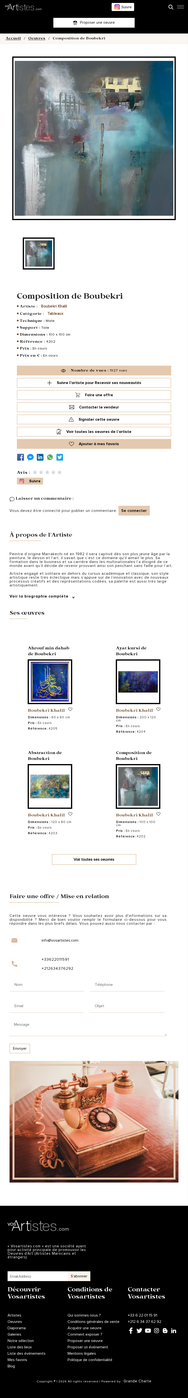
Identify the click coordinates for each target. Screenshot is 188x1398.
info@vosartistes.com (60, 940)
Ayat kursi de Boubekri (131, 651)
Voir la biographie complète (40, 596)
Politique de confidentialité (90, 1360)
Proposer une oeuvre (85, 1341)
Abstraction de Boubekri (45, 756)
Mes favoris (17, 1360)
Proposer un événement (88, 1347)
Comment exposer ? (85, 1334)
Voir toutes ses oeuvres (94, 859)
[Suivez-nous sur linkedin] (41, 457)
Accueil (13, 38)
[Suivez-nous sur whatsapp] (51, 457)
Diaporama (17, 1328)
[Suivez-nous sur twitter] (61, 457)
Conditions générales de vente (93, 1322)
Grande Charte (138, 1381)
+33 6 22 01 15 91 (142, 1315)
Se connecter (134, 511)
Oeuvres (36, 38)
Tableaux (55, 314)
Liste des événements (27, 1353)
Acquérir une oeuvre (85, 1328)
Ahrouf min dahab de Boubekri (48, 651)
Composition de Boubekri (134, 756)
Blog (11, 1366)
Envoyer (20, 1048)
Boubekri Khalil (54, 306)
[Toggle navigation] (180, 8)
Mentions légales (82, 1353)
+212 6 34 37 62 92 (144, 1322)
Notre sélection (21, 1341)
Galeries (14, 1334)
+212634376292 (57, 968)
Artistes (14, 1315)
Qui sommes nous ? (84, 1315)
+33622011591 (55, 959)
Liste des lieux (20, 1347)
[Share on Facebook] (22, 457)
